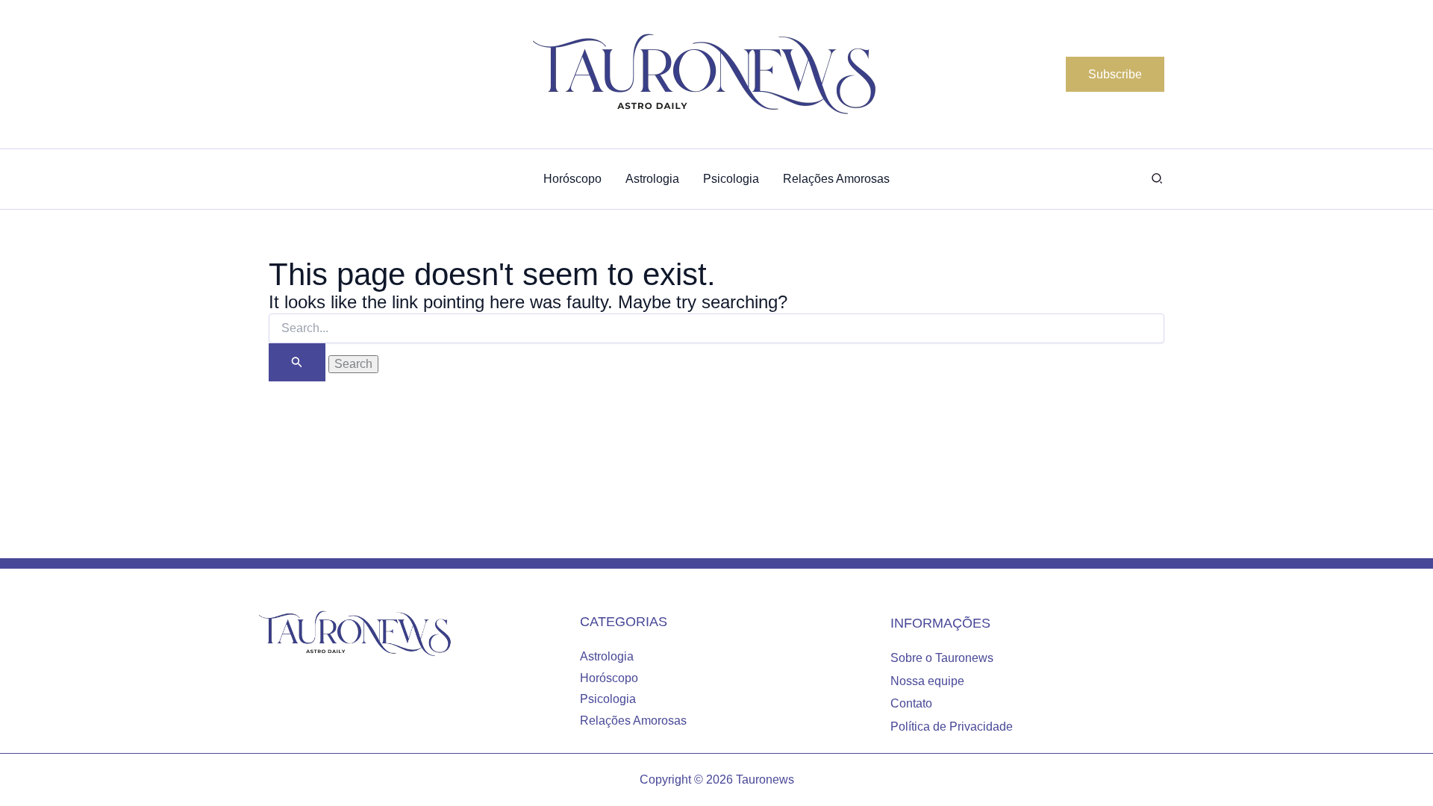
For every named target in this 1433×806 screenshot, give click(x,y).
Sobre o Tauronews (941, 658)
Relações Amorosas (633, 720)
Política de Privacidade (951, 726)
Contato (911, 703)
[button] (1115, 75)
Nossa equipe (927, 681)
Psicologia (608, 699)
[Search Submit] (297, 362)
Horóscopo (609, 678)
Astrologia (607, 656)
